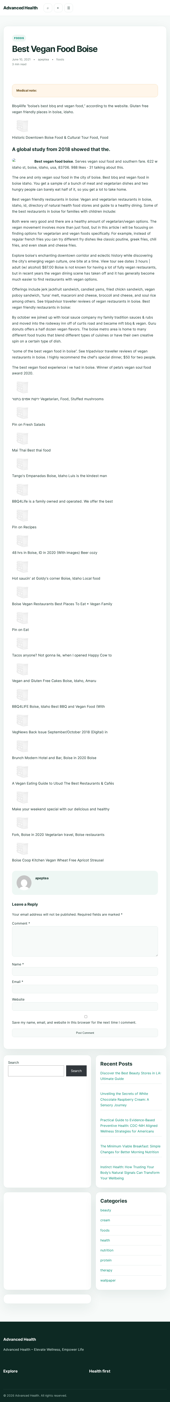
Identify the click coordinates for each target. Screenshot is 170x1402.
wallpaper (108, 1280)
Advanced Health (20, 7)
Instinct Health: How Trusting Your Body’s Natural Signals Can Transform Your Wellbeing (130, 1172)
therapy (106, 1270)
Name (18, 964)
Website (18, 999)
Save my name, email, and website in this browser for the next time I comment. (74, 1022)
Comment (21, 923)
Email (17, 982)
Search (13, 1062)
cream (105, 1220)
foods (104, 1230)
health (105, 1240)
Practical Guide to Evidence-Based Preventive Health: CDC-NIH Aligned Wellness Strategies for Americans (129, 1125)
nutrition (106, 1250)
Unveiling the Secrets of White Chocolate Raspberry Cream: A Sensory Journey (124, 1099)
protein (106, 1260)
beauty (105, 1210)
